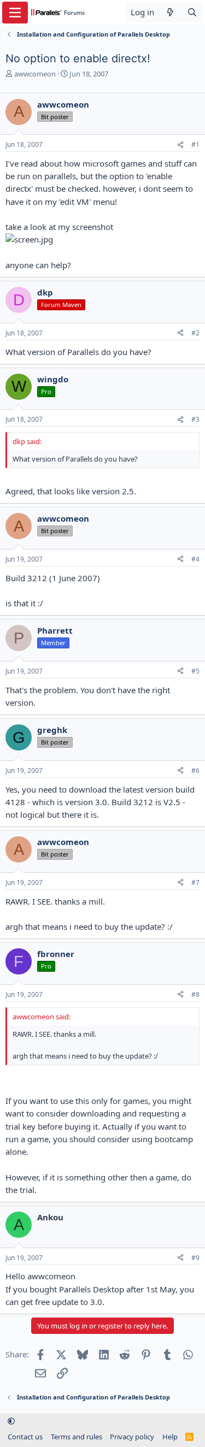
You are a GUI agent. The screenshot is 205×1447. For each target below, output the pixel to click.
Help (170, 1437)
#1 (195, 144)
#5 (195, 671)
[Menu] (15, 12)
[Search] (192, 12)
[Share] (180, 145)
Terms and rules (76, 1437)
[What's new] (170, 12)
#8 (195, 994)
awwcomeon (35, 74)
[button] (11, 1421)
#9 (195, 1257)
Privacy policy (132, 1437)
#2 (195, 333)
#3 (195, 419)
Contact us (25, 1437)
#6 (195, 770)
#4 (195, 559)
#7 (195, 882)
